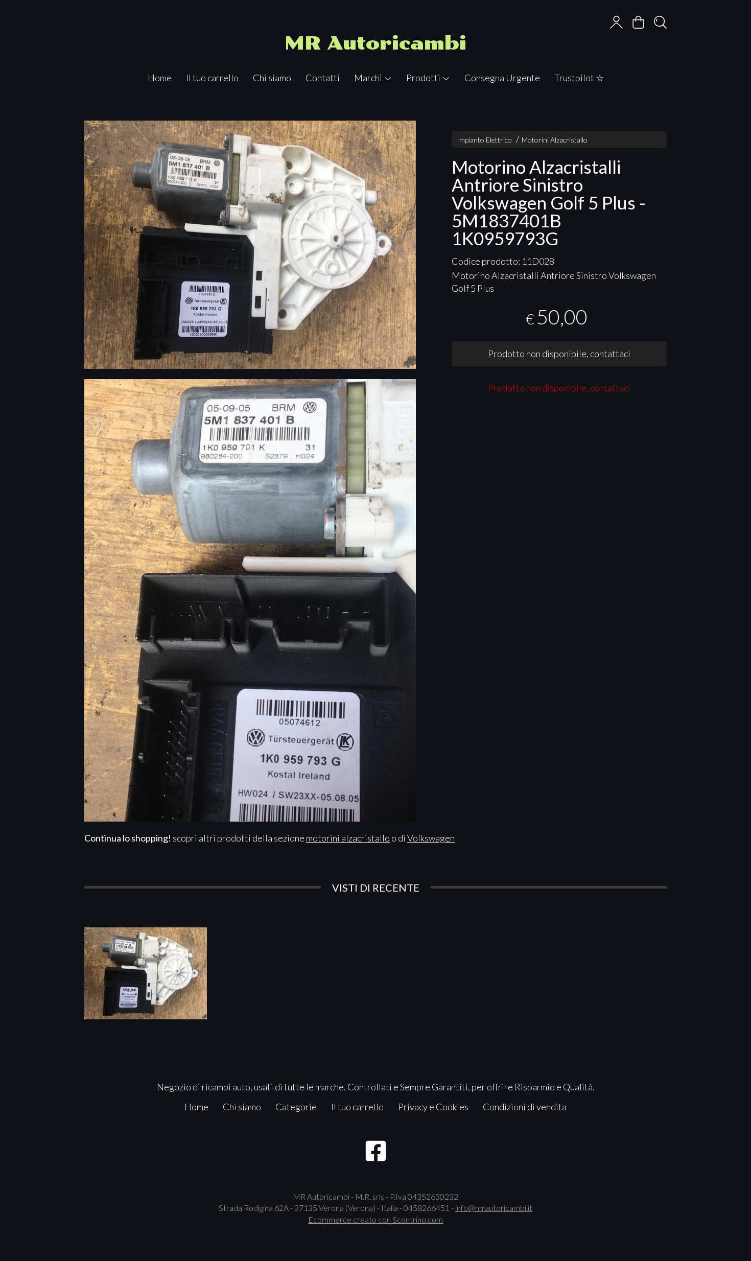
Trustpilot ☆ (579, 77)
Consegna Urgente (502, 77)
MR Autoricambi (375, 43)
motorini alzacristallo (348, 838)
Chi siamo (272, 77)
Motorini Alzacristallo (555, 139)
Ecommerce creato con (375, 1219)
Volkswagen (431, 838)
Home (160, 77)
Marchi (369, 77)
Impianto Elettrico (484, 139)
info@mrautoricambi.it (493, 1207)
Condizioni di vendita (525, 1106)
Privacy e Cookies (433, 1106)
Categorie (296, 1106)
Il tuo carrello (212, 77)
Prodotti (424, 77)
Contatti (323, 77)
